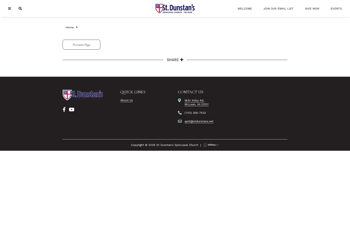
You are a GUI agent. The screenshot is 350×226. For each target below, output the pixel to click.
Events (336, 8)
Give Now (312, 8)
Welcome (245, 8)
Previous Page (81, 45)
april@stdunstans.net (199, 121)
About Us (126, 100)
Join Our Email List (278, 8)
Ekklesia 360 (211, 145)
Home (70, 27)
